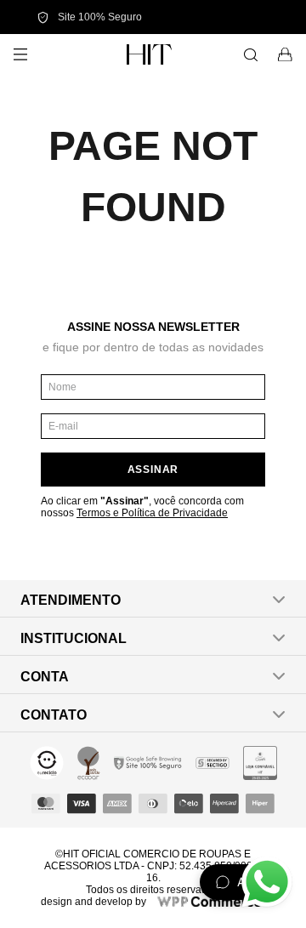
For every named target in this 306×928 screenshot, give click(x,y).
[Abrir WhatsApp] (266, 882)
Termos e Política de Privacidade (152, 513)
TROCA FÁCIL (238, 17)
